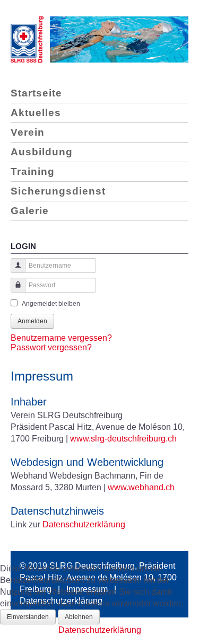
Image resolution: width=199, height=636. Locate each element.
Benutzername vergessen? (61, 337)
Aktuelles (36, 112)
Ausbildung (42, 151)
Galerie (30, 210)
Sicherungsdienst (58, 191)
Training (33, 171)
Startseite (36, 93)
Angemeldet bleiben (51, 303)
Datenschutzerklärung (83, 524)
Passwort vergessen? (51, 347)
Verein (28, 132)
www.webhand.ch (141, 487)
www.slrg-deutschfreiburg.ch (123, 438)
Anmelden (32, 321)
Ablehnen (79, 617)
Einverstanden (28, 617)
